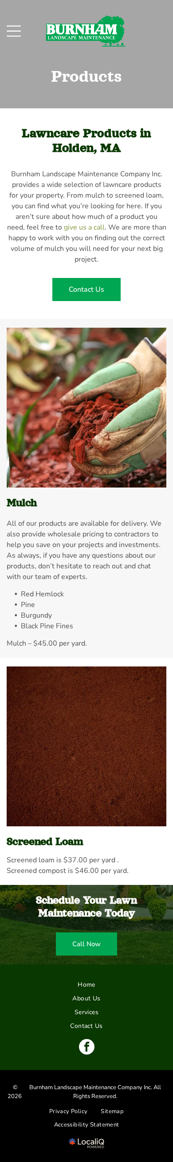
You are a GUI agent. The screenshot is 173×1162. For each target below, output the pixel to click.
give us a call (84, 227)
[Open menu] (14, 31)
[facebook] (86, 1048)
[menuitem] (86, 984)
